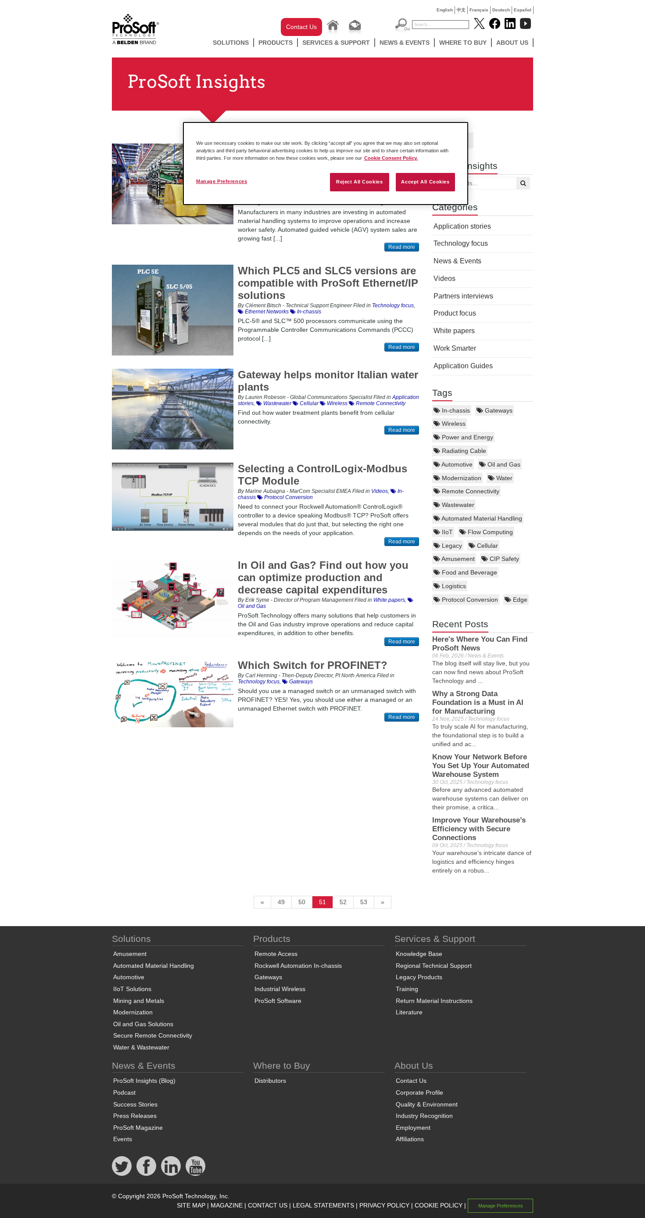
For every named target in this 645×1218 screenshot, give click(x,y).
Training (407, 988)
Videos (444, 278)
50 (301, 901)
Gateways (497, 410)
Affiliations (410, 1139)
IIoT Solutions (132, 988)
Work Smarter (455, 348)
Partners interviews (463, 296)
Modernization (460, 477)
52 (343, 901)
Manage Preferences (221, 181)
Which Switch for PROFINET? (312, 665)
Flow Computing (489, 531)
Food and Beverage (468, 572)
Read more (401, 247)
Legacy (451, 545)
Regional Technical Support (434, 965)
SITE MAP (191, 1205)
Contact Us (301, 26)
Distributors (270, 1080)
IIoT (446, 531)
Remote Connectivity (469, 491)
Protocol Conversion (469, 599)
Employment (413, 1127)
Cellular (486, 545)
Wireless (453, 423)
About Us (512, 42)
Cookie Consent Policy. (391, 158)
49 (281, 901)
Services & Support (336, 42)
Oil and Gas (503, 464)
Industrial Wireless (279, 988)
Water (503, 477)
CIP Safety (503, 558)
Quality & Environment (427, 1104)
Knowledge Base (419, 953)
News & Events (405, 42)
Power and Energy (466, 437)
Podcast (124, 1092)
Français (478, 9)
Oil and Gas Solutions (143, 1024)
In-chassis (455, 410)
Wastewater (457, 504)
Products (275, 42)
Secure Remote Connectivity (152, 1035)
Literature (409, 1012)
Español (522, 9)
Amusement (457, 558)
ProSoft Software (277, 1000)
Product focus (455, 313)
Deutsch (501, 9)
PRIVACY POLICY (384, 1205)
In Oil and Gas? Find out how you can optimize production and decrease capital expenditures (323, 577)
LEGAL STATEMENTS (323, 1205)
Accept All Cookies (425, 181)
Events (122, 1139)
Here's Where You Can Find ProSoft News (479, 643)
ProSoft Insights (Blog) (144, 1080)
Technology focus (461, 243)
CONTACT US (267, 1205)
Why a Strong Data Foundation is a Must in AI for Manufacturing (477, 702)
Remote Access (275, 953)
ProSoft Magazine (138, 1127)
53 (363, 901)
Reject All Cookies (359, 181)
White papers (454, 330)
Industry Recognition (424, 1115)
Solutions (231, 42)
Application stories (462, 226)
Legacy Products (419, 977)
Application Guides (463, 366)
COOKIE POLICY (438, 1205)
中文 (461, 9)
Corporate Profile (419, 1092)
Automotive (456, 464)
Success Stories (135, 1104)
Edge (519, 599)
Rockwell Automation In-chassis (298, 965)
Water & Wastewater (141, 1047)
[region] (325, 163)
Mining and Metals (138, 1000)
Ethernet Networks (266, 312)
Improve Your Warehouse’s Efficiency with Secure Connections (479, 829)
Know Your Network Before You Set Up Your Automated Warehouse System (480, 766)
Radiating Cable (463, 450)
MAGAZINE (227, 1205)
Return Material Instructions (434, 1000)
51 (322, 901)
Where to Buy (463, 42)
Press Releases (135, 1115)
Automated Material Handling (481, 518)
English (445, 9)
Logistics (453, 585)
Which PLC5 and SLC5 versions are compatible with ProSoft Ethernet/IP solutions (328, 283)
